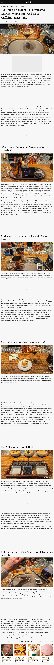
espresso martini (35, 190)
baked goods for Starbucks (10, 197)
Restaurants (4, 6)
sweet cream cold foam (25, 76)
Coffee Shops (13, 6)
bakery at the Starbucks (42, 417)
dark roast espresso (42, 406)
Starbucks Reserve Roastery (28, 107)
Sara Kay (5, 21)
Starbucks (22, 6)
